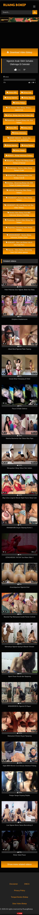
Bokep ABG (13, 92)
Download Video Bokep (20, 52)
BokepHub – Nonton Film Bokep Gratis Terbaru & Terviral (20, 162)
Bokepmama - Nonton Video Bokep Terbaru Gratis (20, 169)
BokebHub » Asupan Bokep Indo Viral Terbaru (20, 121)
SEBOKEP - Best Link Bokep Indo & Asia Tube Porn (20, 243)
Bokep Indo (27, 92)
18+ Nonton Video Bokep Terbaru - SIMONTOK (20, 109)
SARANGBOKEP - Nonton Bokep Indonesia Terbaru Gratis (20, 236)
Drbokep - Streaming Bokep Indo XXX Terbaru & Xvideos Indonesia (20, 184)
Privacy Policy (19, 890)
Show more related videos (19, 864)
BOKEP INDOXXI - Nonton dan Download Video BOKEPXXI (20, 139)
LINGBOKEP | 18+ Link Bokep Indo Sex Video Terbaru (19, 206)
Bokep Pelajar (20, 103)
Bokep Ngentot (12, 97)
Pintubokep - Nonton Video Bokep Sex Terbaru (20, 221)
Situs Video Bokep (19, 904)
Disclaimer (14, 884)
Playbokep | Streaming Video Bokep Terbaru (20, 229)
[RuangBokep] (16, 5)
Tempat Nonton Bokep (19, 897)
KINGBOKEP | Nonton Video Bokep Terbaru (20, 199)
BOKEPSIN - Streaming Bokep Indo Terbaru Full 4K (20, 177)
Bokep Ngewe (28, 97)
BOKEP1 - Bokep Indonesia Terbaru (20, 155)
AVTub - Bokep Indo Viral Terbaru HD (20, 115)
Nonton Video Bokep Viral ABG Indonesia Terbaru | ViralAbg (20, 214)
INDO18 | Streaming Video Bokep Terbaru (19, 191)
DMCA (26, 884)
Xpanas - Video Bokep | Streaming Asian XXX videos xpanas (20, 251)
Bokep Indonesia (20, 133)
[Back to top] (32, 908)
